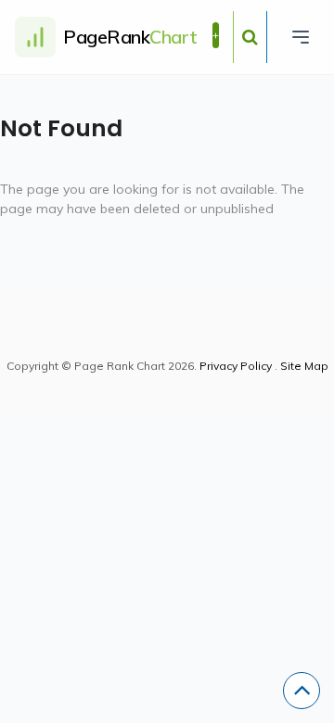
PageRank (130, 36)
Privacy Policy (235, 366)
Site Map (304, 366)
